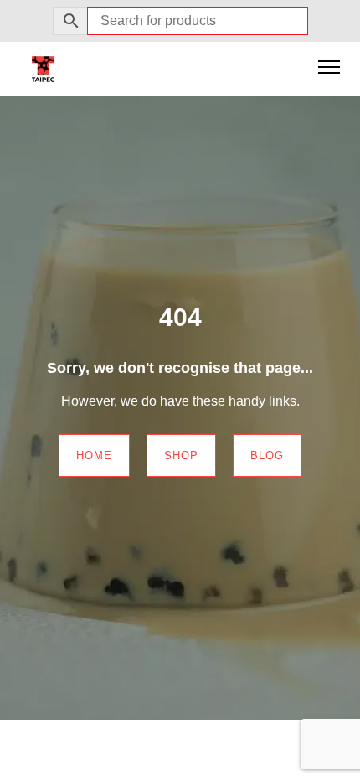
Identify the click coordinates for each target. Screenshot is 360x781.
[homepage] (43, 68)
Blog (267, 455)
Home (94, 455)
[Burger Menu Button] (329, 68)
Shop (181, 455)
